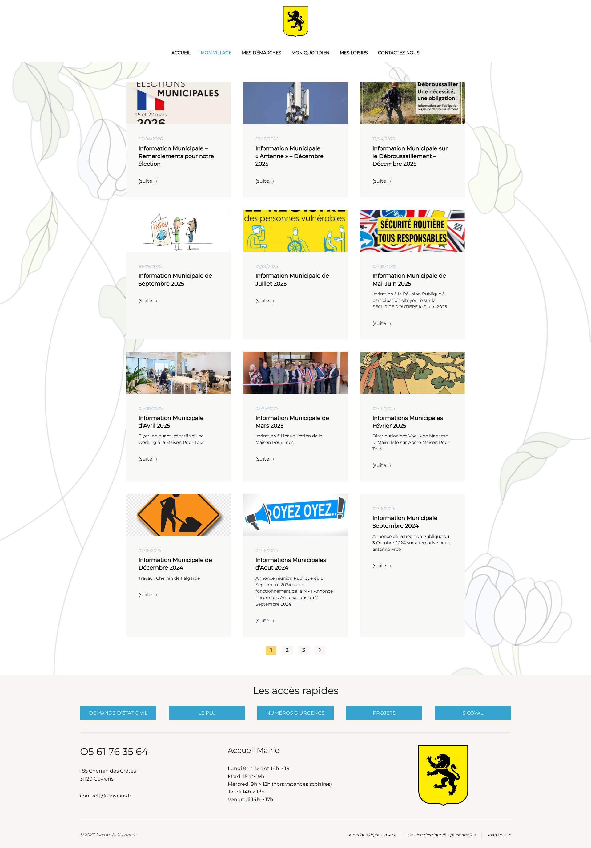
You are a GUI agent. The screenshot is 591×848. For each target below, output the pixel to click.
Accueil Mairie (253, 750)
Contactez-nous (399, 52)
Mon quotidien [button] (310, 52)
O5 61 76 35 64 (114, 751)
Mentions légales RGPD (372, 835)
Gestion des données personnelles (441, 835)
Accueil (181, 52)
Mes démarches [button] (261, 52)
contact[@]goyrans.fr (106, 796)
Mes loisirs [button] (354, 52)
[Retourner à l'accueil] (295, 21)
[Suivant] (320, 650)
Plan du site (499, 835)
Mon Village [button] (216, 52)
